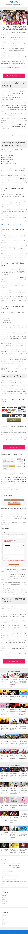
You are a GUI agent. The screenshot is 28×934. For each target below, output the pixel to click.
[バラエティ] (5, 901)
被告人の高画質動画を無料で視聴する (4, 851)
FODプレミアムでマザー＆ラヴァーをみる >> (11, 224)
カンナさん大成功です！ (7, 871)
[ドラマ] (11, 671)
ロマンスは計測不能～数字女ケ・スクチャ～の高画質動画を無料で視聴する (14, 683)
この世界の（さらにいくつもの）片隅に (11, 863)
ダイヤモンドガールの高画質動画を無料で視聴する (23, 790)
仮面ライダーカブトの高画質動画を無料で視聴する (23, 726)
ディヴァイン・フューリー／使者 (10, 875)
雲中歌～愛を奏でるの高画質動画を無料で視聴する (4, 805)
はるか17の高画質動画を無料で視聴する (23, 698)
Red (3, 877)
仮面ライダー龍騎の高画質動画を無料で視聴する (4, 757)
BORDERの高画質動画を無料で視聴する (14, 698)
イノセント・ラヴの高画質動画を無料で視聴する (23, 775)
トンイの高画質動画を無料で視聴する (4, 834)
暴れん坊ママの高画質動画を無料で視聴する (14, 775)
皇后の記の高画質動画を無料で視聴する (23, 805)
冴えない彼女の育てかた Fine (9, 879)
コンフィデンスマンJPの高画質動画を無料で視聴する (4, 819)
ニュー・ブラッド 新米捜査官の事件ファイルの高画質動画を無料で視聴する (14, 836)
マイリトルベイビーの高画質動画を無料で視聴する (14, 805)
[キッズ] (4, 897)
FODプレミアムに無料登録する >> (14, 661)
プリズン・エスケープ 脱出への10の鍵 (11, 867)
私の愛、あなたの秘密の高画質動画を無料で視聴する (14, 851)
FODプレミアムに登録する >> (14, 75)
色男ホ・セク (5, 873)
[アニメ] (4, 895)
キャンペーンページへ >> (14, 447)
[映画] (3, 903)
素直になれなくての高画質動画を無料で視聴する (23, 834)
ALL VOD (14, 2)
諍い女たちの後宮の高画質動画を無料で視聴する (23, 851)
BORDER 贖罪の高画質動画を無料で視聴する (14, 711)
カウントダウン (5, 869)
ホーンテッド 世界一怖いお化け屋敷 (10, 865)
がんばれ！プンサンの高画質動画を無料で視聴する (23, 681)
